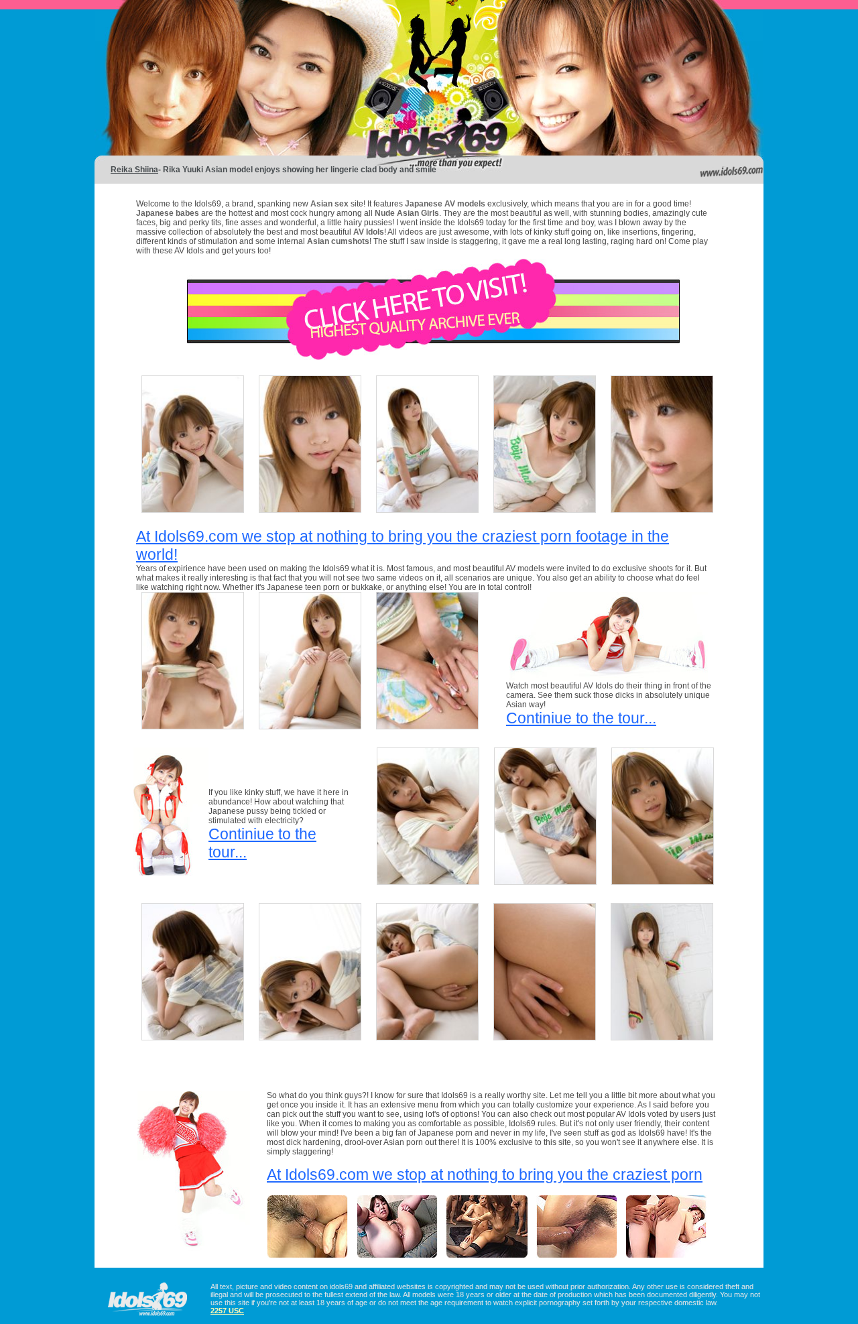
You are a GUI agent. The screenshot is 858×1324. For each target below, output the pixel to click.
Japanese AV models (445, 203)
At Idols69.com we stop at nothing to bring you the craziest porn (484, 1174)
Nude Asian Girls (407, 213)
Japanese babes (167, 213)
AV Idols (368, 232)
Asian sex (330, 203)
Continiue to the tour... (581, 718)
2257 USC (227, 1311)
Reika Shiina (134, 169)
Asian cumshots (338, 241)
